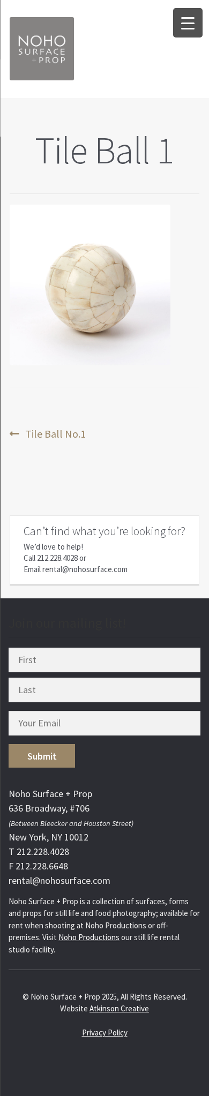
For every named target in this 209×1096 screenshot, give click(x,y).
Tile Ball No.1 (55, 434)
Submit (42, 756)
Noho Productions (89, 937)
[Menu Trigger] (188, 22)
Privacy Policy (105, 1032)
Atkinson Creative (119, 1008)
